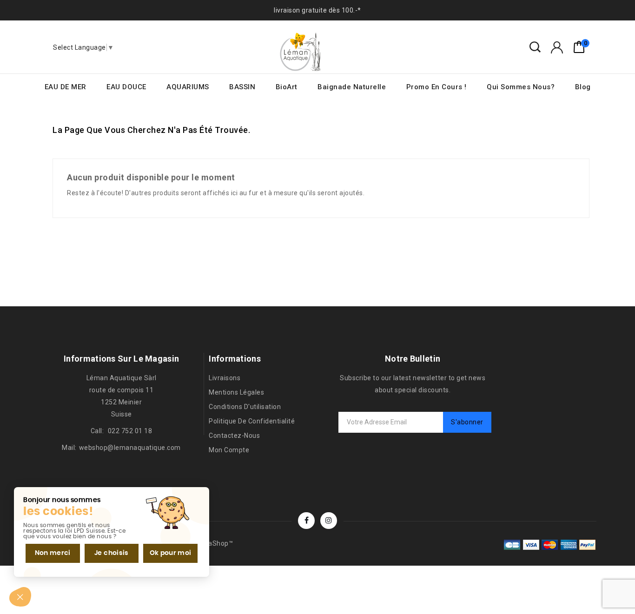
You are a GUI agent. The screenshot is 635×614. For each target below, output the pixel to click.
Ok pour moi (171, 553)
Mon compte (229, 450)
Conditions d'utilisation (245, 406)
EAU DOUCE (126, 87)
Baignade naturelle (352, 87)
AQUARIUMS (187, 87)
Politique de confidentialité (252, 421)
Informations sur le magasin (121, 358)
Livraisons (224, 378)
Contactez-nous (234, 435)
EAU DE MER (65, 87)
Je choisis (111, 553)
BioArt (287, 87)
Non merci (53, 553)
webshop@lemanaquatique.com (130, 447)
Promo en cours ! (436, 87)
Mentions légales (236, 392)
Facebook (306, 520)
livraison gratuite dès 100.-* (317, 10)
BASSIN (242, 87)
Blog (583, 87)
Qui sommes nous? (521, 87)
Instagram (328, 520)
